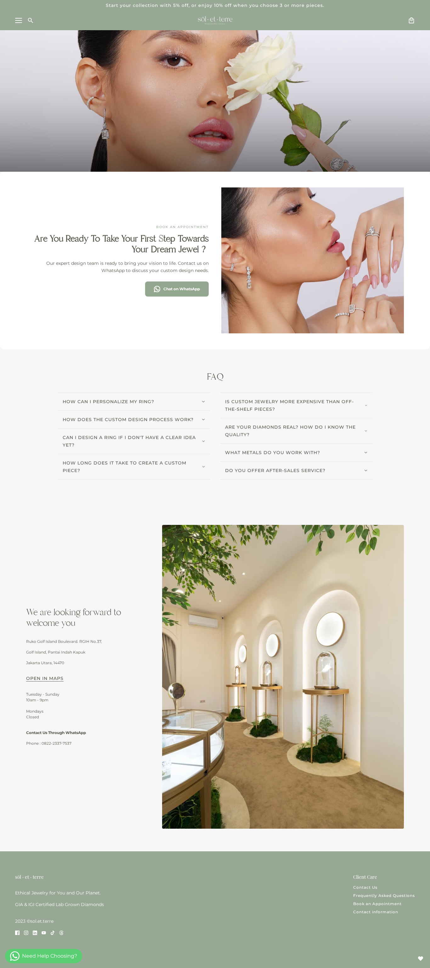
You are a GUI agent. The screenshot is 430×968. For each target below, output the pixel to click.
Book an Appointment (377, 903)
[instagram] (26, 932)
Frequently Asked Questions (384, 895)
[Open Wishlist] (420, 958)
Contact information (375, 912)
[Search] (30, 20)
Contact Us (365, 887)
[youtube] (43, 932)
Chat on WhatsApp (181, 289)
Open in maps (45, 678)
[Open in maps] (283, 677)
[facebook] (17, 932)
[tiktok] (52, 932)
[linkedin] (35, 932)
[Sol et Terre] (215, 20)
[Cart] (411, 20)
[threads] (61, 932)
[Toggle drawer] (18, 20)
